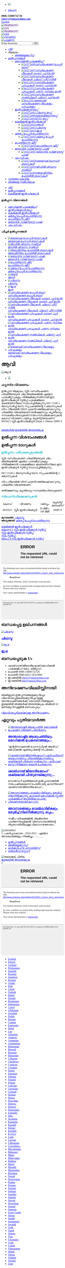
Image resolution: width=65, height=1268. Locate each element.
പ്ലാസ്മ (13, 283)
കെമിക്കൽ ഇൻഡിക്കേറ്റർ (23, 193)
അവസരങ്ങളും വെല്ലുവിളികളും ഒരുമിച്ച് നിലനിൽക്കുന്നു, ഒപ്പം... (33, 810)
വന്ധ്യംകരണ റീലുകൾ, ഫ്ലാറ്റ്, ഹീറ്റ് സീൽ (35, 310)
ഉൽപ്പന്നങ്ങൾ (16, 190)
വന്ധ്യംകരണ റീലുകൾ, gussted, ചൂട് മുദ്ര (34, 301)
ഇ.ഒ (10, 289)
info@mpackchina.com (34, 680)
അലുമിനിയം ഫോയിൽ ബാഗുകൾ (29, 253)
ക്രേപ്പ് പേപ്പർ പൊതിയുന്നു (25, 271)
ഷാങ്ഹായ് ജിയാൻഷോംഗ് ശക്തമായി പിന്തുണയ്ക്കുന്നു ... (31, 772)
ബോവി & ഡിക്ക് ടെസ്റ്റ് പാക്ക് (25, 259)
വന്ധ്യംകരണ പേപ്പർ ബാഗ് (25, 295)
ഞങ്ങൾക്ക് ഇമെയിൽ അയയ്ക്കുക (22, 430)
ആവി (11, 277)
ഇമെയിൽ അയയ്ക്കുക (15, 859)
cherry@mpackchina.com (15, 18)
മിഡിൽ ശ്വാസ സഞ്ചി (23, 247)
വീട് (10, 187)
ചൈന (12, 10)
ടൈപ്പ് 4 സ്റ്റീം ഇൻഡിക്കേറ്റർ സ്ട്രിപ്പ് (22, 538)
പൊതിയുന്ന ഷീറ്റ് (18, 265)
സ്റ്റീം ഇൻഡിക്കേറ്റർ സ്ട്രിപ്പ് (17, 532)
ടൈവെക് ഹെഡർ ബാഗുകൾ (26, 241)
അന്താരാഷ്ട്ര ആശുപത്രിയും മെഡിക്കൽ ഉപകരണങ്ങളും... (30, 738)
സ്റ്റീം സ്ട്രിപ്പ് (8, 535)
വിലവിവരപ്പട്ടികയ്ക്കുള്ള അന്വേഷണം (25, 712)
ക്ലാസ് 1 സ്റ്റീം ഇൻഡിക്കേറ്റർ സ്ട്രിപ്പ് (23, 529)
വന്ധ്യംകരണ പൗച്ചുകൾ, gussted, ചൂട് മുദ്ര (35, 319)
